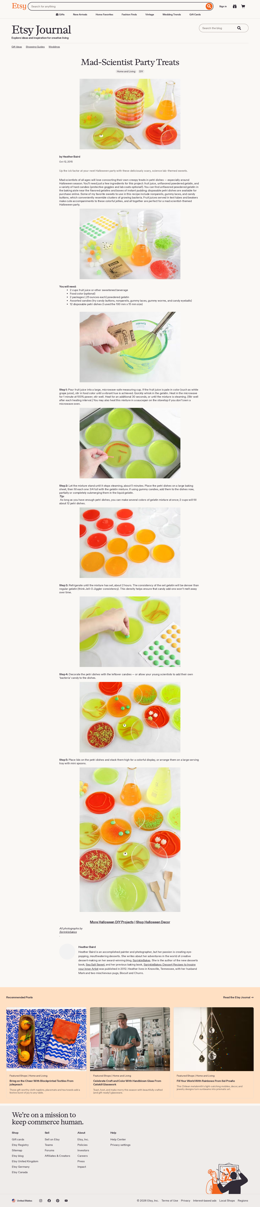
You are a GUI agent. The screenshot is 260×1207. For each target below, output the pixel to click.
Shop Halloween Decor (153, 922)
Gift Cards (195, 14)
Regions (243, 1200)
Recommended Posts (19, 997)
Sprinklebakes (68, 932)
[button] (22, 1200)
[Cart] (243, 6)
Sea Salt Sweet (95, 964)
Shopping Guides (35, 46)
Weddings (54, 46)
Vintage (149, 14)
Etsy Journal (41, 29)
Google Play (50, 1184)
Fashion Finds (129, 14)
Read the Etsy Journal (236, 997)
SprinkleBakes (141, 960)
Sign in (223, 6)
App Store (24, 1184)
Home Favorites (104, 14)
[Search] (209, 6)
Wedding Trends (172, 14)
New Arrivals (80, 14)
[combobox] (116, 6)
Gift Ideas (16, 46)
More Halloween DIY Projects (112, 922)
